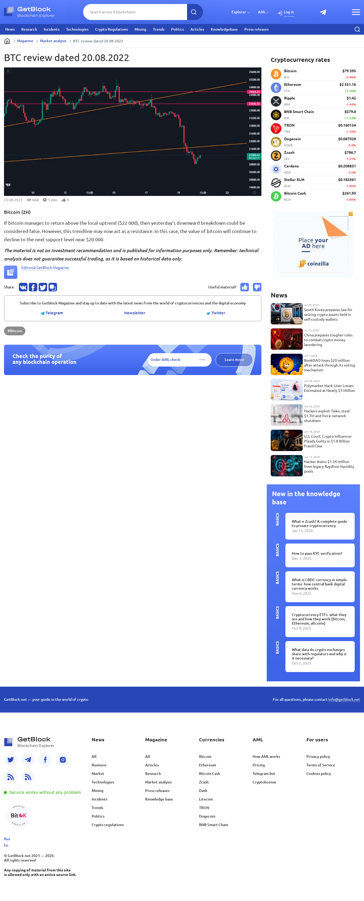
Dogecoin (207, 816)
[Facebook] (45, 759)
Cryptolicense (264, 782)
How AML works (266, 756)
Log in (289, 12)
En (6, 845)
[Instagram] (62, 759)
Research (29, 29)
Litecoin (206, 799)
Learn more (234, 359)
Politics (177, 29)
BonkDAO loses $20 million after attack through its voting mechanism (329, 365)
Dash (203, 791)
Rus (7, 839)
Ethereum (207, 765)
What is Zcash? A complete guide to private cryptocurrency (319, 523)
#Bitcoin (14, 331)
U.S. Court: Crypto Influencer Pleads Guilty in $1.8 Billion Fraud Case (328, 441)
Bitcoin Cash (209, 773)
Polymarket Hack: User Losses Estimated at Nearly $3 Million (329, 388)
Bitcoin (205, 756)
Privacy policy (318, 756)
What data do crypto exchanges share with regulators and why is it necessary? (319, 653)
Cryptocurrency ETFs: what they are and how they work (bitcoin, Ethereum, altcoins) (319, 619)
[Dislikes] (257, 287)
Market (98, 773)
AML (262, 12)
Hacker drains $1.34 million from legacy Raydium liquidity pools (329, 466)
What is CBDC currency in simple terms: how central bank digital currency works (319, 584)
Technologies (77, 29)
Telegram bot (264, 773)
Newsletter (134, 313)
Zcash (204, 782)
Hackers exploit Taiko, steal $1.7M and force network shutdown (327, 416)
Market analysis (53, 41)
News (10, 29)
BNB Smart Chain (213, 825)
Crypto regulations (108, 825)
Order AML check (165, 359)
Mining (140, 29)
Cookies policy (318, 773)
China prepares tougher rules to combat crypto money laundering (328, 340)
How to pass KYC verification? (317, 553)
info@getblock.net (344, 699)
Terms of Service (320, 765)
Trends (158, 29)
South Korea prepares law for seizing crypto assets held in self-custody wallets (328, 314)
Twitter (218, 313)
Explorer (239, 12)
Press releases (256, 29)
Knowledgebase (224, 29)
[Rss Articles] (28, 777)
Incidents (51, 29)
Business (99, 765)
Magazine (25, 41)
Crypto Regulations (111, 29)
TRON (204, 808)
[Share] (23, 287)
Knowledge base (159, 799)
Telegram (54, 313)
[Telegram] (28, 759)
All (94, 756)
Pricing (259, 765)
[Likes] (244, 287)
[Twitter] (10, 759)
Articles (197, 29)
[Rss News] (10, 777)
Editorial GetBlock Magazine (45, 268)
